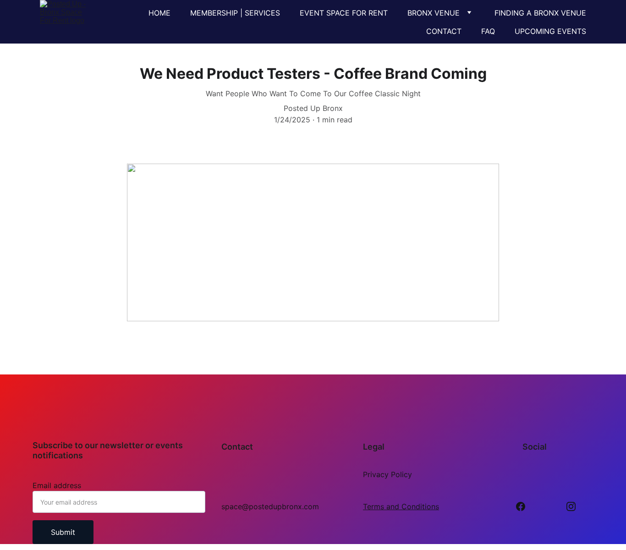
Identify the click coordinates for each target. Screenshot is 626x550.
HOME (159, 12)
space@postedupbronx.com (270, 506)
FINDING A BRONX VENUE (540, 12)
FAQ (488, 31)
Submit (63, 532)
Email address (57, 485)
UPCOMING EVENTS (550, 31)
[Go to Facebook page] (520, 506)
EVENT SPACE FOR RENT (344, 12)
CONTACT (443, 31)
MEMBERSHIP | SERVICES (235, 12)
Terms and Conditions (401, 506)
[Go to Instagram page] (571, 506)
